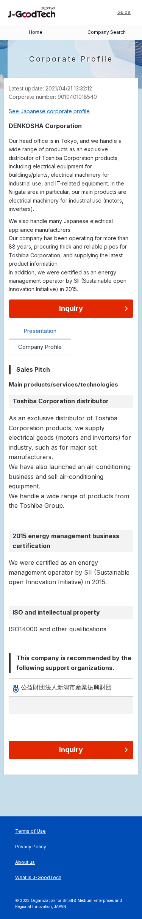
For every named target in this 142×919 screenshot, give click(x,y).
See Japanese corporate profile (49, 111)
